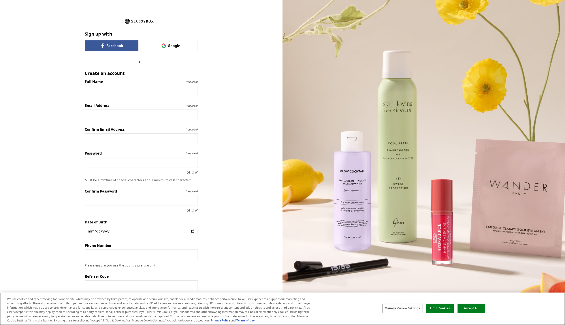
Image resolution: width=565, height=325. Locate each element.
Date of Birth (96, 222)
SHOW (192, 172)
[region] (282, 309)
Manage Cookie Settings (402, 308)
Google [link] (174, 45)
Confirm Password (141, 191)
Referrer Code (97, 276)
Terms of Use (245, 320)
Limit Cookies (440, 308)
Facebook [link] (114, 45)
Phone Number (98, 245)
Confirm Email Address (141, 129)
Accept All (471, 308)
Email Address (141, 105)
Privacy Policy (220, 320)
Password (141, 153)
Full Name (141, 81)
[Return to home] (141, 21)
